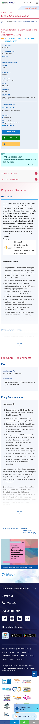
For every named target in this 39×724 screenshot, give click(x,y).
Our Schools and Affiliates (15, 588)
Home (2, 21)
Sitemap (5, 659)
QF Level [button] (5, 57)
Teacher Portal (8, 652)
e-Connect (10, 574)
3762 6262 (11, 603)
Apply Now (11, 132)
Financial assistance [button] (9, 62)
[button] (31, 2)
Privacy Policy (26, 656)
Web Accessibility (16, 659)
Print (13, 107)
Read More (31, 165)
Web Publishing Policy (10, 656)
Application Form (9, 104)
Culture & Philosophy (28, 533)
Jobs (3, 648)
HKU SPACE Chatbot (26, 716)
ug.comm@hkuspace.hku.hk (12, 123)
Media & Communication (15, 15)
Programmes (9, 21)
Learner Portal (23, 648)
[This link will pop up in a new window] (16, 635)
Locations (11, 648)
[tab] (19, 190)
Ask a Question (9, 125)
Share (6, 107)
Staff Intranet (22, 652)
